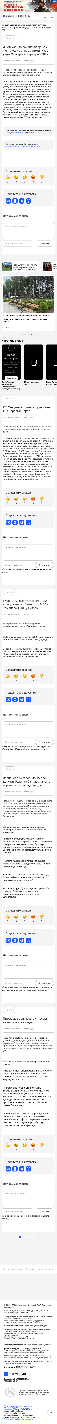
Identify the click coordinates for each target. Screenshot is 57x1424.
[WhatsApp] (28, 201)
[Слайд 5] (34, 334)
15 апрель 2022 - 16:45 (11, 791)
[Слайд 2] (25, 334)
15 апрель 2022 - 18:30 (11, 417)
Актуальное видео (12, 1269)
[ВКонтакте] (8, 201)
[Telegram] (21, 201)
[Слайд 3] (28, 334)
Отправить (44, 243)
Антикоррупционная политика (18, 1406)
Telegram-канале (15, 132)
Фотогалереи (45, 1269)
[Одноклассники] (15, 201)
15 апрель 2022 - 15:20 (11, 1029)
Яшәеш (10, 38)
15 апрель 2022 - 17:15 (11, 614)
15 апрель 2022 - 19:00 (11, 60)
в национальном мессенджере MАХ (23, 145)
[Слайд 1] (22, 334)
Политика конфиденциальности (19, 1419)
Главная (30, 1269)
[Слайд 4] (31, 334)
